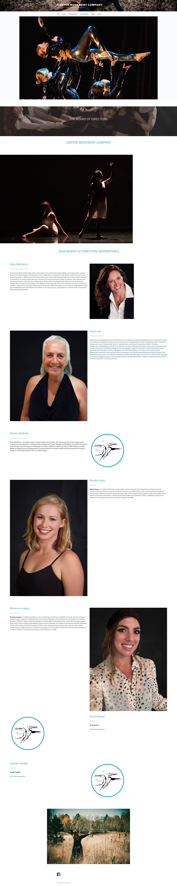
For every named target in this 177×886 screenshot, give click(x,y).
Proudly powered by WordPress (64, 882)
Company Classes (73, 14)
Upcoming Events (85, 14)
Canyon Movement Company (80, 4)
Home (58, 14)
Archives (99, 14)
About (63, 14)
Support (93, 14)
